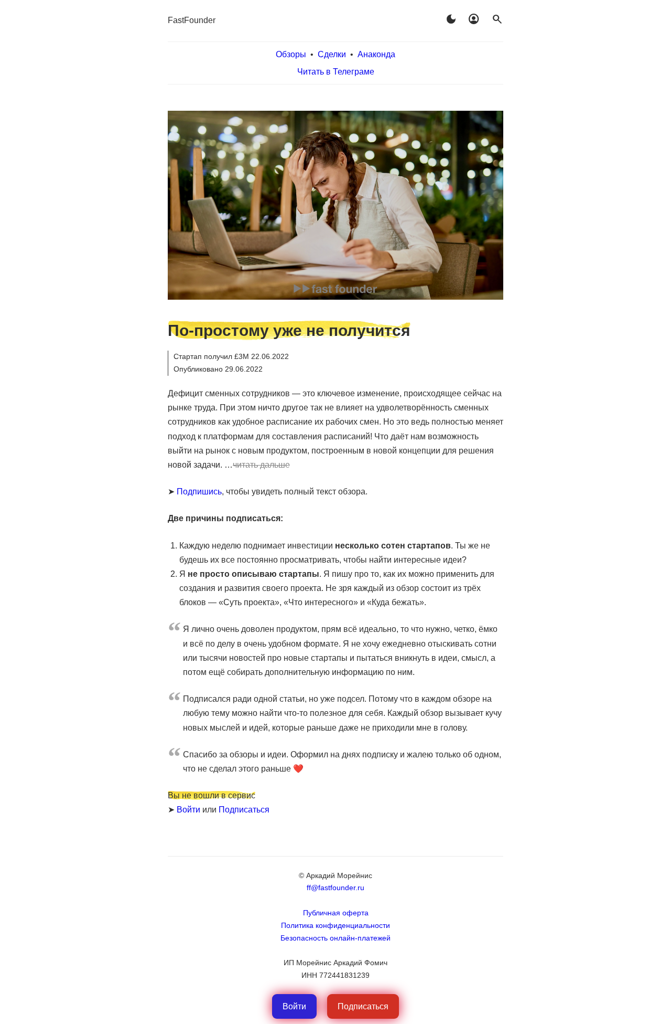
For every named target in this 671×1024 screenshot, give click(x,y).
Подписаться (244, 809)
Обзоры (291, 54)
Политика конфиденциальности (335, 925)
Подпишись (199, 491)
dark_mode (451, 19)
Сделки (332, 54)
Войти (188, 809)
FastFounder (191, 20)
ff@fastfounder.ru (335, 887)
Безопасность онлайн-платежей (335, 938)
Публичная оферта (336, 913)
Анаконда (376, 54)
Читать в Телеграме (335, 71)
